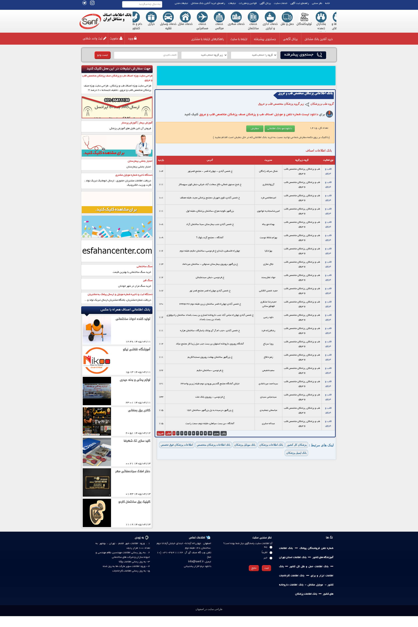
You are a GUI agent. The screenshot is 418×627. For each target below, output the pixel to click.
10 (210, 433)
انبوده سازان (143, 557)
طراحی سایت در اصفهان (209, 609)
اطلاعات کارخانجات (121, 571)
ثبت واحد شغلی (92, 38)
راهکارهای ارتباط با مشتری (207, 39)
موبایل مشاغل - (313, 584)
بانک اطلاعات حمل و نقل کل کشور (308, 566)
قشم (120, 543)
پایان (223, 433)
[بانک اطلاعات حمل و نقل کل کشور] (284, 566)
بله (265, 547)
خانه (327, 3)
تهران (112, 543)
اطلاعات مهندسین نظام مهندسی (114, 552)
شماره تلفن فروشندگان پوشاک (316, 548)
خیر (265, 557)
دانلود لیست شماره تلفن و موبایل (258, 114)
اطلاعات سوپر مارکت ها (127, 566)
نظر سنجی (317, 3)
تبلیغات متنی (181, 3)
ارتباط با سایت (238, 39)
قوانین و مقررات (248, 3)
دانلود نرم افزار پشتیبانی (197, 566)
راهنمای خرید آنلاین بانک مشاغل (208, 3)
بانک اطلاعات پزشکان (306, 594)
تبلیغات (232, 3)
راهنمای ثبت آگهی (299, 3)
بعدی (216, 433)
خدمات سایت (280, 3)
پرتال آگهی (265, 3)
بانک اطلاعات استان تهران (293, 557)
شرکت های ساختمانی (123, 557)
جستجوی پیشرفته (265, 39)
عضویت (114, 38)
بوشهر (102, 543)
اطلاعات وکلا (125, 561)
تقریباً (264, 552)
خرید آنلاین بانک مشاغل (319, 39)
